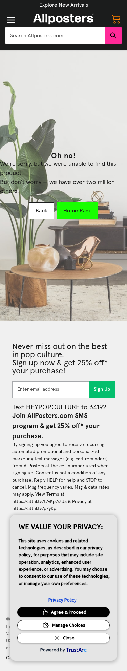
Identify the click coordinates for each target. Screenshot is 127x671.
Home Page (77, 211)
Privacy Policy (62, 600)
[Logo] (63, 19)
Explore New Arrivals (63, 5)
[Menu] (10, 20)
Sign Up (102, 389)
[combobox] (55, 35)
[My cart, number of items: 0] (116, 19)
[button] (63, 5)
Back (42, 211)
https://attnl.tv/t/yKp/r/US (39, 501)
